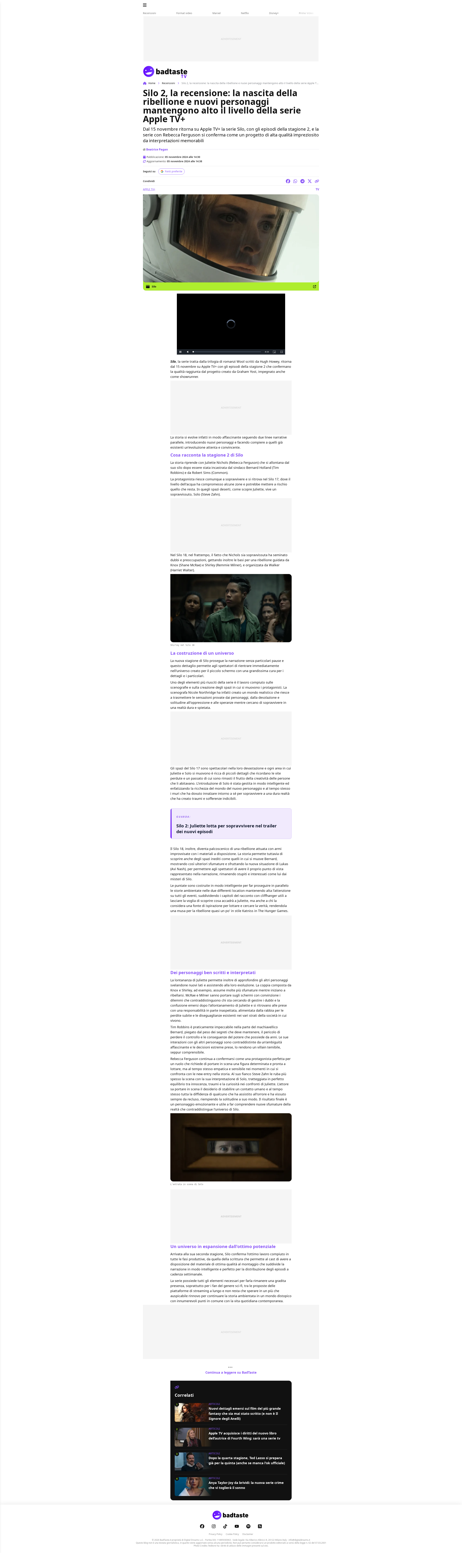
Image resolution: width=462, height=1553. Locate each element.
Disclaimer (247, 1534)
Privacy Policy (215, 1534)
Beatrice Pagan (157, 149)
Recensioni (168, 83)
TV (317, 189)
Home (151, 83)
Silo (154, 286)
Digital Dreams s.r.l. (193, 1539)
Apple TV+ (149, 189)
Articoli (214, 1404)
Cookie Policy (232, 1534)
